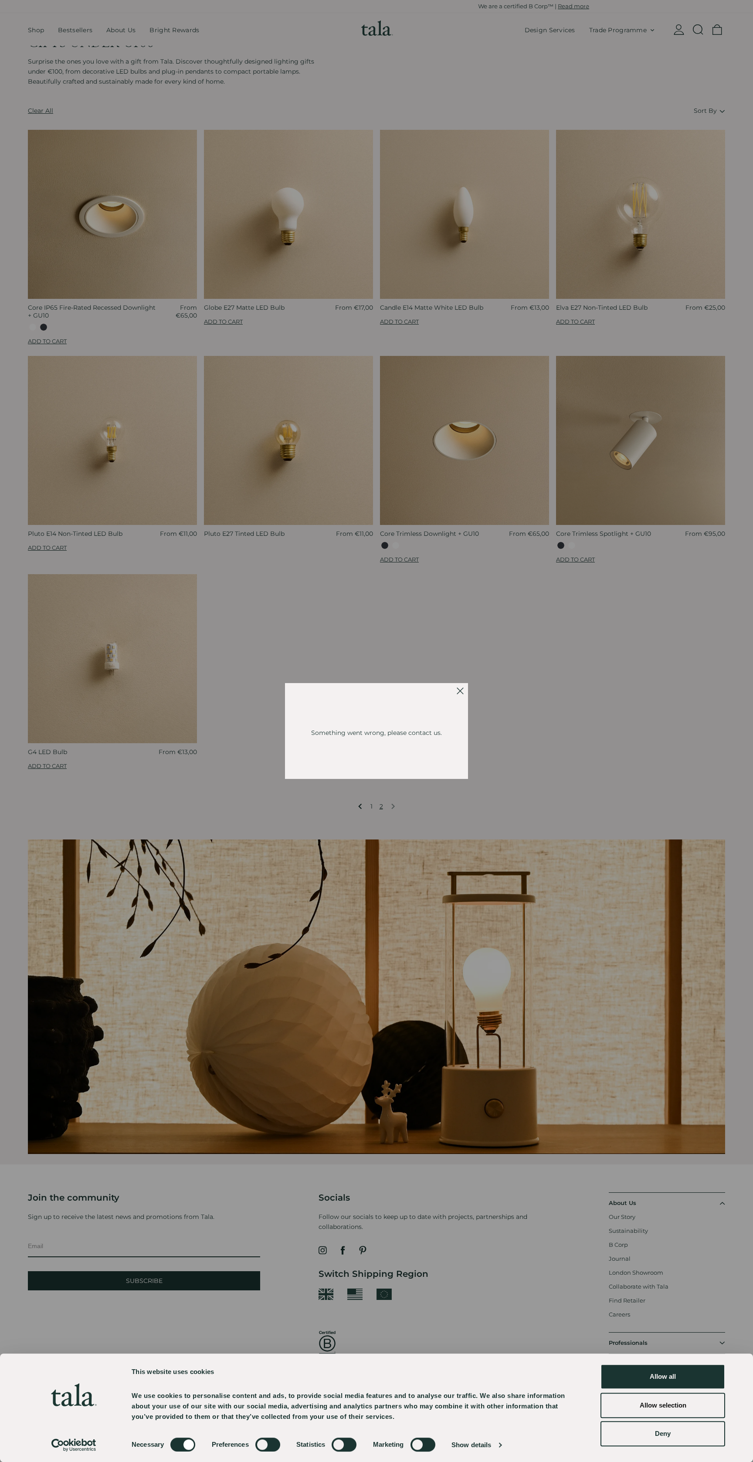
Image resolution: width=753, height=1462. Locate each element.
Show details (471, 1444)
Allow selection (663, 1405)
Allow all (663, 1376)
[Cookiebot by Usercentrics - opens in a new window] (74, 1445)
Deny (663, 1433)
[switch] (267, 1445)
